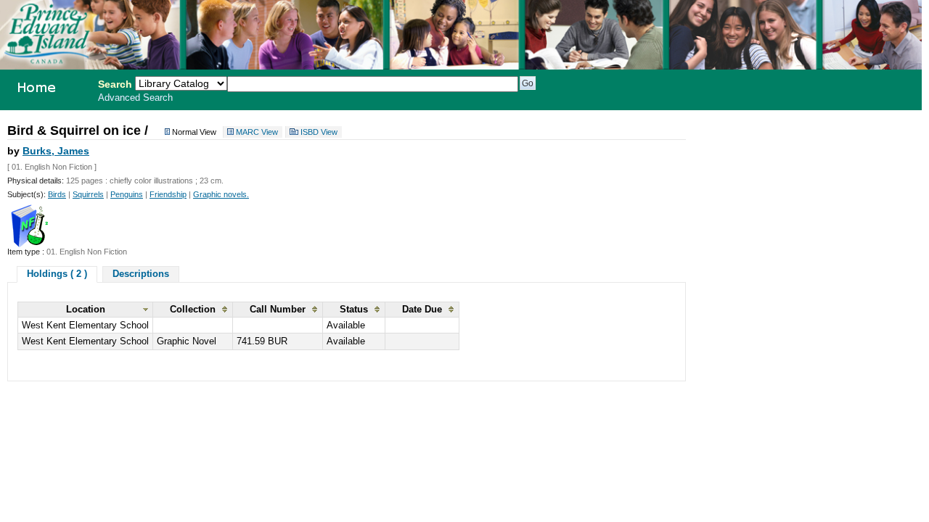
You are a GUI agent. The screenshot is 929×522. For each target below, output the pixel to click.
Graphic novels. (221, 194)
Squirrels (88, 194)
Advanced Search (135, 98)
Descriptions (140, 273)
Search (115, 84)
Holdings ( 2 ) (57, 273)
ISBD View (318, 132)
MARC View (257, 132)
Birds (57, 194)
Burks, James (55, 151)
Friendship (168, 194)
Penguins (126, 194)
